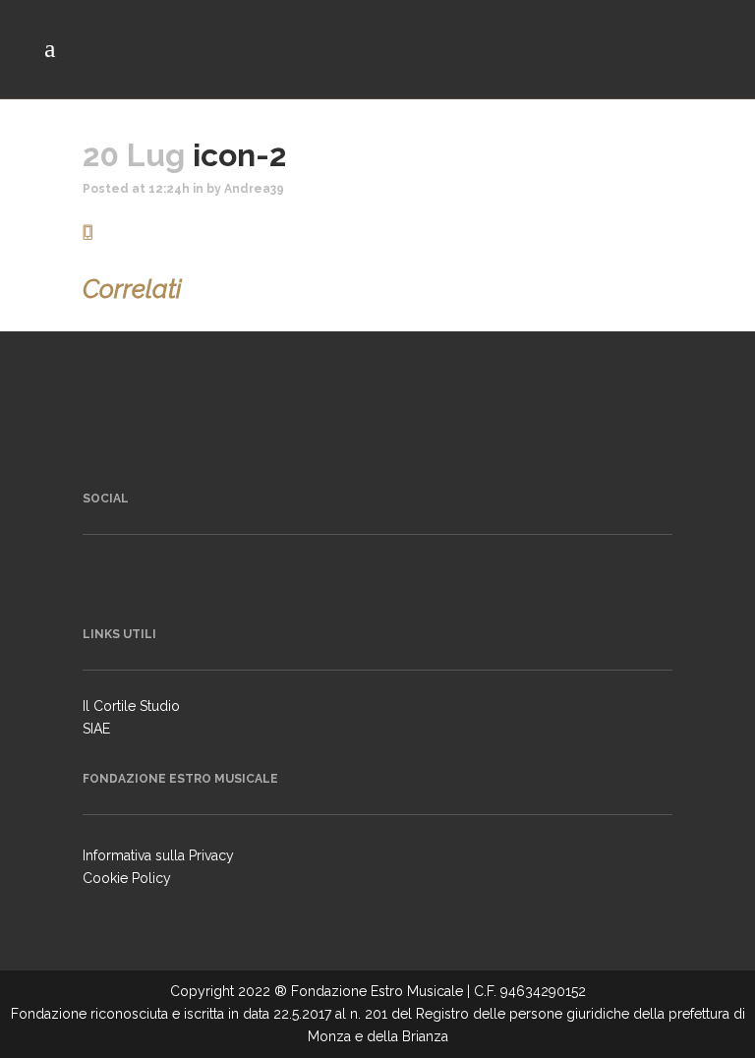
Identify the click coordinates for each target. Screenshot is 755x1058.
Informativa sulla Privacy (158, 855)
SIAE (96, 728)
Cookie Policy (127, 878)
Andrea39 (254, 189)
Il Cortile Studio (131, 706)
